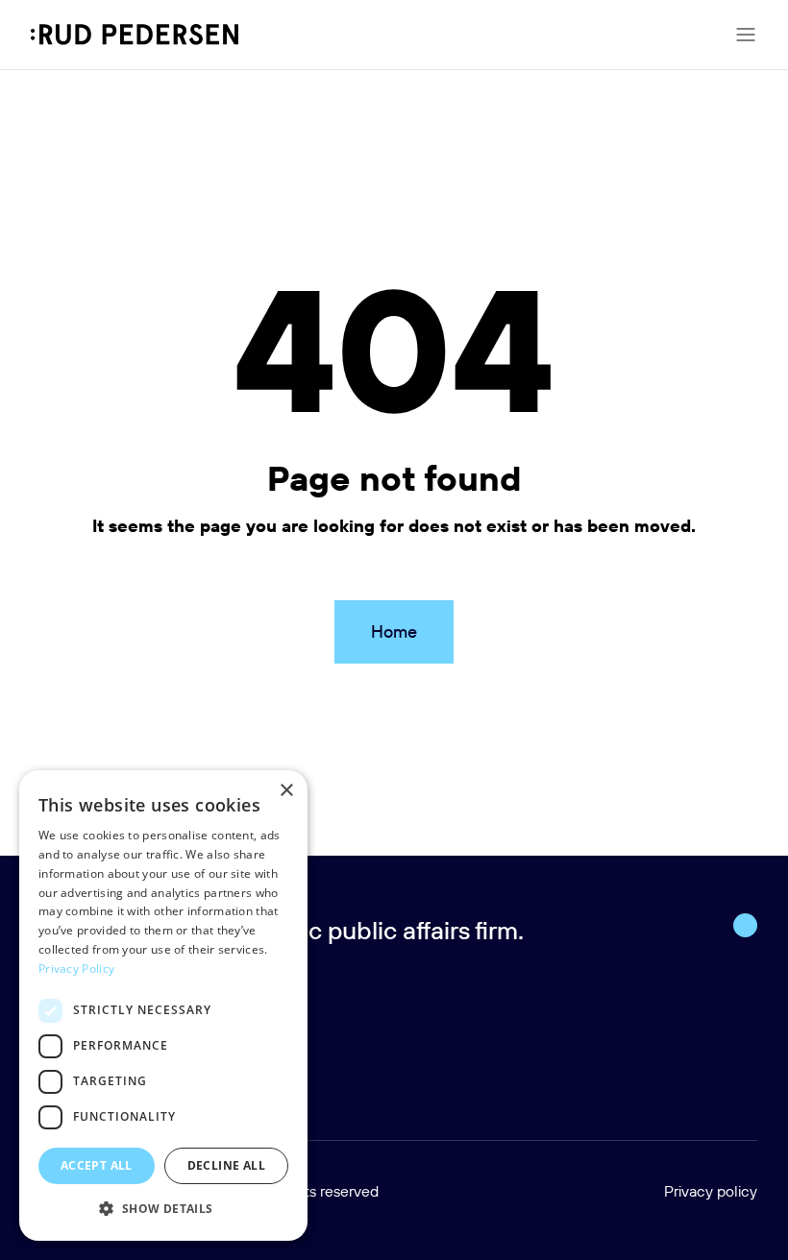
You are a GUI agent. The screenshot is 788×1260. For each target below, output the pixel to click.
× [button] (286, 791)
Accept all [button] (97, 1165)
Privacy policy (710, 1190)
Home (394, 631)
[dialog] (163, 1005)
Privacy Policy (76, 968)
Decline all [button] (226, 1165)
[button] (163, 1209)
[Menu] (745, 34)
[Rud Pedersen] (134, 34)
